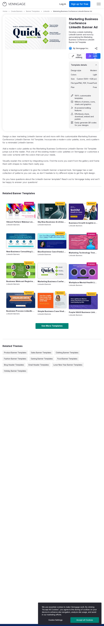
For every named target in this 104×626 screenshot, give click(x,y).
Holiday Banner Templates (15, 371)
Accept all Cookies (84, 620)
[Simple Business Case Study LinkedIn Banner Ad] (52, 300)
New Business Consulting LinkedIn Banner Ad (20, 251)
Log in (62, 4)
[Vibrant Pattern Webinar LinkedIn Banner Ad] (20, 211)
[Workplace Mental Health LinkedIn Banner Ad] (83, 271)
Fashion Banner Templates (15, 359)
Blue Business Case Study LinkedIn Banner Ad (52, 252)
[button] (77, 56)
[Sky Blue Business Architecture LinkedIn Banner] (52, 211)
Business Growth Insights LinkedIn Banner (83, 223)
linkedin (46, 11)
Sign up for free (79, 4)
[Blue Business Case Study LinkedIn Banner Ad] (52, 241)
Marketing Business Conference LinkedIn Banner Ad (52, 281)
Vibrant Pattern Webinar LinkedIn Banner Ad (20, 222)
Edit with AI (95, 56)
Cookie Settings (55, 620)
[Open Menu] (98, 4)
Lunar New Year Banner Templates (67, 365)
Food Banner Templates (67, 359)
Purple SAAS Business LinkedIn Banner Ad (83, 312)
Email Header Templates (39, 365)
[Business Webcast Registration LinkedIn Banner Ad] (20, 270)
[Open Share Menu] (96, 48)
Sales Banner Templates (41, 352)
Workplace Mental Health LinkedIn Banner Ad (83, 282)
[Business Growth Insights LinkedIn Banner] (83, 212)
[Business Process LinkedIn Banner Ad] (20, 300)
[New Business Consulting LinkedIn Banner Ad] (20, 240)
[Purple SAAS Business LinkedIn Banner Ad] (83, 301)
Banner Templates (33, 11)
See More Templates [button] (52, 326)
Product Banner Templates (15, 352)
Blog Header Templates (14, 365)
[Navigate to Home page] (14, 4)
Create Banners (16, 11)
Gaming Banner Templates (42, 359)
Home (5, 11)
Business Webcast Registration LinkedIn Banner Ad (20, 281)
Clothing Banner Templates (67, 352)
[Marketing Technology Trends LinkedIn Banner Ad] (83, 242)
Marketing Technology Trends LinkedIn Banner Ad (83, 253)
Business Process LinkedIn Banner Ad (20, 311)
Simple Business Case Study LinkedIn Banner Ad (52, 311)
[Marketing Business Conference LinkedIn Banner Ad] (52, 270)
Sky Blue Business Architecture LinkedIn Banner (52, 222)
